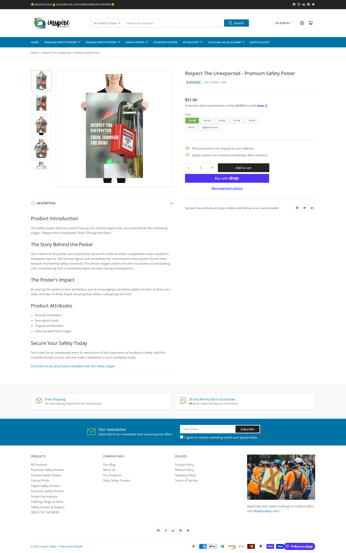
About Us (109, 470)
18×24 (206, 120)
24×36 (192, 120)
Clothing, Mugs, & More (224, 42)
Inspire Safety (48, 546)
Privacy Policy (184, 465)
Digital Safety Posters (45, 486)
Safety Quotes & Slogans (47, 507)
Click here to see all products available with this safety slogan (73, 366)
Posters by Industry (44, 496)
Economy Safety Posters (47, 491)
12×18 (236, 120)
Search (239, 23)
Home (35, 42)
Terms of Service (186, 480)
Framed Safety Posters (101, 42)
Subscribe (247, 429)
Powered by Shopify (70, 546)
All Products (39, 465)
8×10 (191, 127)
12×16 (251, 120)
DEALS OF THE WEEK (45, 512)
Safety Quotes (259, 42)
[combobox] (186, 23)
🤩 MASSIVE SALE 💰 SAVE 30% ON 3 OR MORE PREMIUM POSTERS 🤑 (72, 4)
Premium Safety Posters (60, 42)
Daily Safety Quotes (116, 480)
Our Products (112, 475)
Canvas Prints (135, 42)
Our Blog (109, 465)
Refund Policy (184, 470)
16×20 (221, 120)
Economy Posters (165, 42)
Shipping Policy (185, 475)
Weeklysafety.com (266, 511)
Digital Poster (210, 127)
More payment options (227, 188)
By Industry (191, 42)
